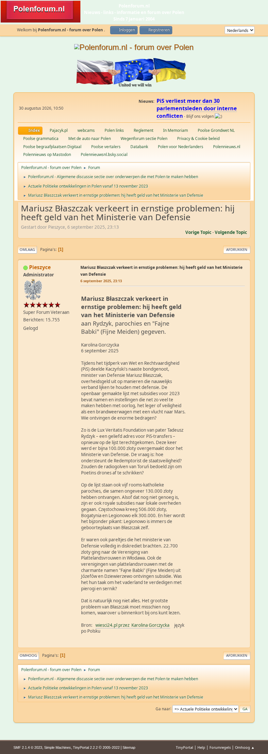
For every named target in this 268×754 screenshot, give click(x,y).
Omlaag (27, 249)
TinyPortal (184, 747)
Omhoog (28, 655)
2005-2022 (111, 747)
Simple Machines (57, 747)
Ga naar (163, 708)
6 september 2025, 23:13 (101, 280)
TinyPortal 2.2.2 (85, 747)
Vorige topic (198, 232)
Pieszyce (40, 267)
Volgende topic (231, 232)
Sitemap (129, 747)
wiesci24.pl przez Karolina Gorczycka (132, 625)
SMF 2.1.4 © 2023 (27, 747)
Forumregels (220, 747)
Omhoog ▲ (245, 747)
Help (201, 747)
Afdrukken (236, 249)
